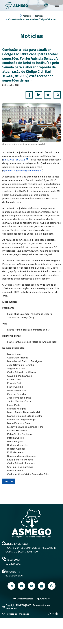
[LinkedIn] (38, 95)
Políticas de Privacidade (17, 614)
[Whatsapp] (51, 586)
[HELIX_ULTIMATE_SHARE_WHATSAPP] (57, 95)
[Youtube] (21, 586)
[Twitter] (47, 95)
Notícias (9, 481)
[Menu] (57, 5)
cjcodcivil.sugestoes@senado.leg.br (22, 170)
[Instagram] (11, 586)
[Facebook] (29, 95)
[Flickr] (41, 586)
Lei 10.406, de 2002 (14, 159)
